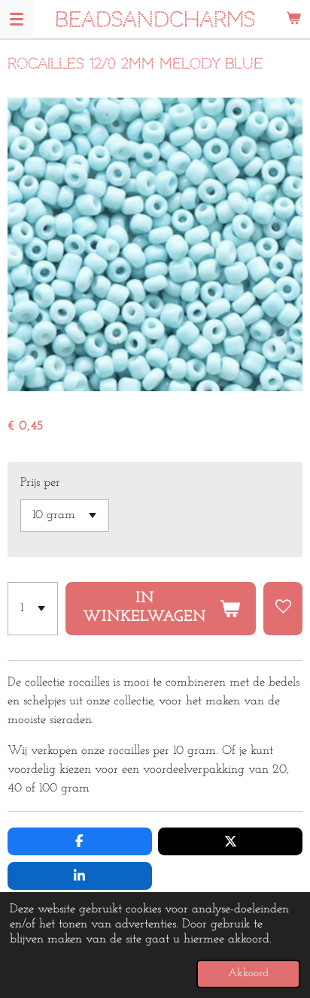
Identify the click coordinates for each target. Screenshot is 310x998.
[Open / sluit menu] (16, 19)
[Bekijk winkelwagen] (293, 19)
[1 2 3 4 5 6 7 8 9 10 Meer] (33, 608)
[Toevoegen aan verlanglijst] (282, 608)
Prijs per (40, 483)
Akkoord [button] (248, 973)
